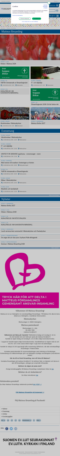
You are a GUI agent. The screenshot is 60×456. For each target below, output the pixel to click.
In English (45, 7)
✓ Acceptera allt (36, 18)
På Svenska (45, 6)
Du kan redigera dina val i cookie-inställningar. (30, 21)
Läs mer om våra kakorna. (17, 15)
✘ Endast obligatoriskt (24, 18)
